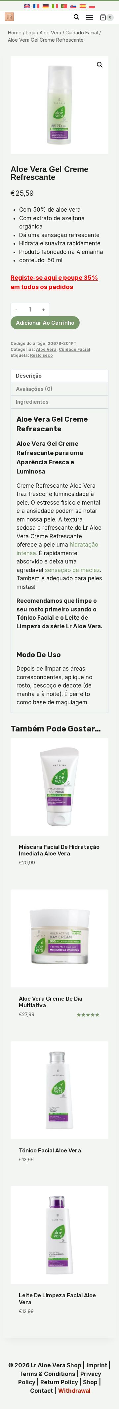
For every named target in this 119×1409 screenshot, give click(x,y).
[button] (100, 65)
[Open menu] (89, 17)
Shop (90, 1382)
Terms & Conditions (47, 1374)
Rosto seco (41, 355)
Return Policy (59, 1382)
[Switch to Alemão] (46, 6)
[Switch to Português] (64, 6)
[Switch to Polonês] (92, 6)
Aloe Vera (46, 349)
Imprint (97, 1365)
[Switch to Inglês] (27, 6)
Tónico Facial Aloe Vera (50, 1150)
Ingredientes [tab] (32, 402)
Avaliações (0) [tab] (34, 389)
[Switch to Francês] (36, 6)
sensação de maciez (72, 570)
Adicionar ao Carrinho (45, 322)
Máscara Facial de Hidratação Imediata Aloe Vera (59, 850)
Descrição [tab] (29, 376)
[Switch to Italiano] (55, 6)
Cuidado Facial (74, 349)
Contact (41, 1391)
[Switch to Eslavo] (73, 6)
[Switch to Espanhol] (83, 6)
